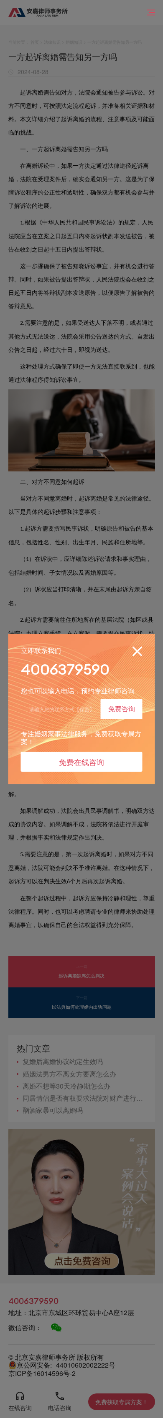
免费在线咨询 (81, 761)
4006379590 (65, 669)
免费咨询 (121, 708)
